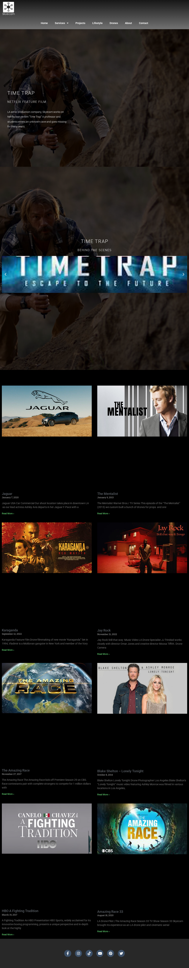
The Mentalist (107, 494)
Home (44, 23)
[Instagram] (78, 953)
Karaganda (10, 630)
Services (60, 23)
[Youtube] (99, 953)
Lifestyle (97, 23)
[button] (5, 274)
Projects (80, 23)
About (128, 23)
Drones (114, 23)
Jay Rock (104, 630)
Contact (143, 23)
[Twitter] (121, 953)
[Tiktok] (89, 953)
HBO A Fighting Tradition (20, 911)
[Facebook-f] (67, 953)
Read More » (8, 513)
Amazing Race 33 (110, 912)
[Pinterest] (110, 953)
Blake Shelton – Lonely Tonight (120, 771)
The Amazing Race (16, 770)
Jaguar (7, 494)
